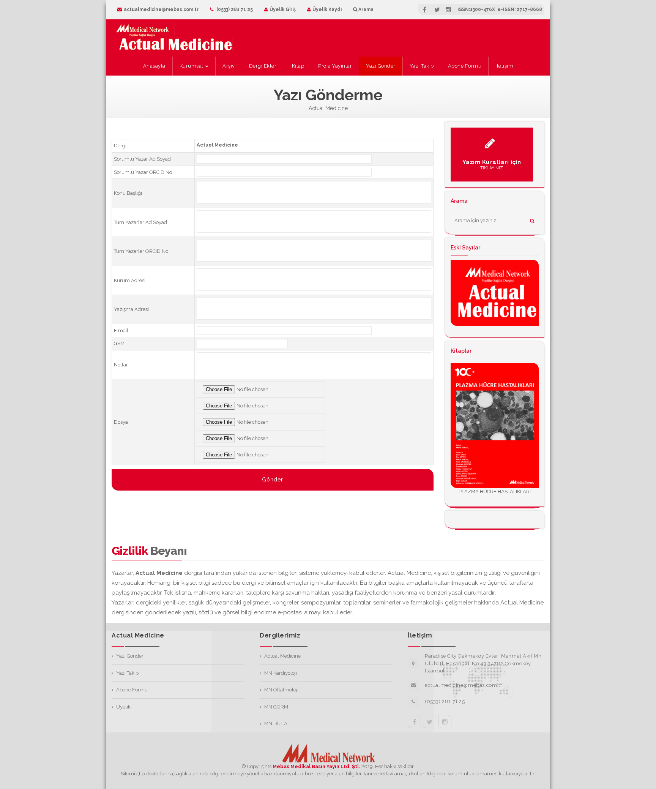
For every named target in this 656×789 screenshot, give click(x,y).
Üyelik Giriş (283, 9)
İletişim (504, 66)
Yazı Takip (422, 66)
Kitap (298, 66)
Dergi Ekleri (263, 66)
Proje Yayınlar (335, 66)
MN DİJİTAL (277, 723)
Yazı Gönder (381, 66)
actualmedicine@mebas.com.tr (161, 9)
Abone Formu (465, 66)
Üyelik (123, 707)
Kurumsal (191, 66)
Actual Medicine (282, 656)
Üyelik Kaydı (327, 9)
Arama (365, 9)
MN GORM (276, 707)
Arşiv (228, 66)
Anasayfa (154, 66)
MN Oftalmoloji (281, 690)
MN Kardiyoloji (280, 673)
